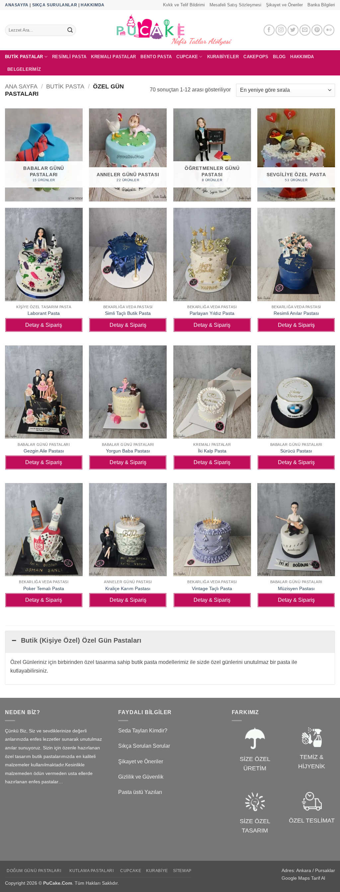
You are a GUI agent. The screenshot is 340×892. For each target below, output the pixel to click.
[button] (170, 642)
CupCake (187, 56)
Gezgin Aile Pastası (44, 450)
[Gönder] (70, 30)
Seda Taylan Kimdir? (142, 730)
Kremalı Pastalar (113, 56)
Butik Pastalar (24, 56)
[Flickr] (328, 30)
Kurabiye (157, 870)
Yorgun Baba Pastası (128, 450)
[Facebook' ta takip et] (269, 30)
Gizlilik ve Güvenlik (140, 777)
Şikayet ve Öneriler (284, 4)
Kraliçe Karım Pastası (127, 588)
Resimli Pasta (69, 56)
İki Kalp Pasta (212, 450)
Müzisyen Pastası (296, 588)
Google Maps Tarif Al (303, 878)
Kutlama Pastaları (91, 870)
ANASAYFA (17, 5)
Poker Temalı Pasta (43, 588)
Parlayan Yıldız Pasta (212, 313)
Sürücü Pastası (296, 450)
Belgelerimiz (24, 69)
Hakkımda (302, 56)
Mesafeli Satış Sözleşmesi (235, 4)
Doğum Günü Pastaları (34, 870)
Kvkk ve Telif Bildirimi (184, 4)
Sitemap (182, 870)
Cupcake (130, 870)
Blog (279, 56)
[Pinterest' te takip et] (316, 30)
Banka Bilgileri (321, 4)
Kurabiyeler (223, 56)
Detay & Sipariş (43, 325)
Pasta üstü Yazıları (140, 792)
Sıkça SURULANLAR (54, 5)
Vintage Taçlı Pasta (212, 588)
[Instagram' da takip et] (281, 30)
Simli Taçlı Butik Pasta (128, 313)
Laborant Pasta (44, 313)
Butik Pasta (65, 86)
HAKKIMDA (93, 5)
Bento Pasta (156, 56)
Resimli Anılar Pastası (296, 313)
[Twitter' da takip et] (293, 30)
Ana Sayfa (21, 86)
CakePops (255, 56)
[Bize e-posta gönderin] (304, 30)
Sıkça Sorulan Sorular (144, 746)
